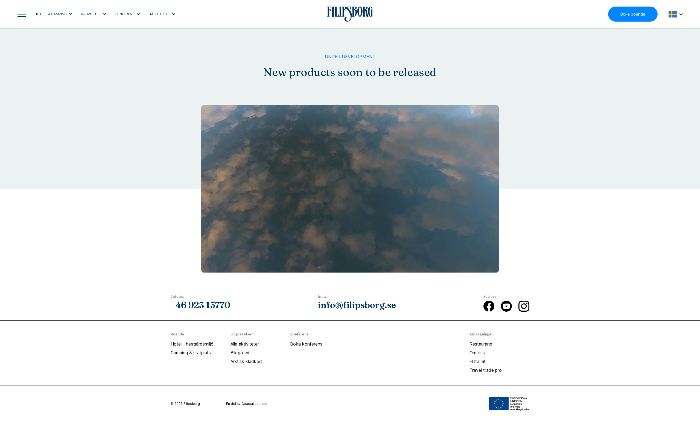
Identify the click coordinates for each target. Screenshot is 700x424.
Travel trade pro (485, 370)
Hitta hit (477, 361)
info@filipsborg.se (357, 305)
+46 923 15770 (200, 305)
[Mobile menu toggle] (22, 14)
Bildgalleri (240, 352)
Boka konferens (306, 344)
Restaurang (480, 344)
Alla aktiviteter (245, 344)
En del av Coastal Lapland (246, 404)
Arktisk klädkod (246, 361)
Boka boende (632, 14)
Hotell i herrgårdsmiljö (192, 344)
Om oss (477, 352)
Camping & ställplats (191, 352)
